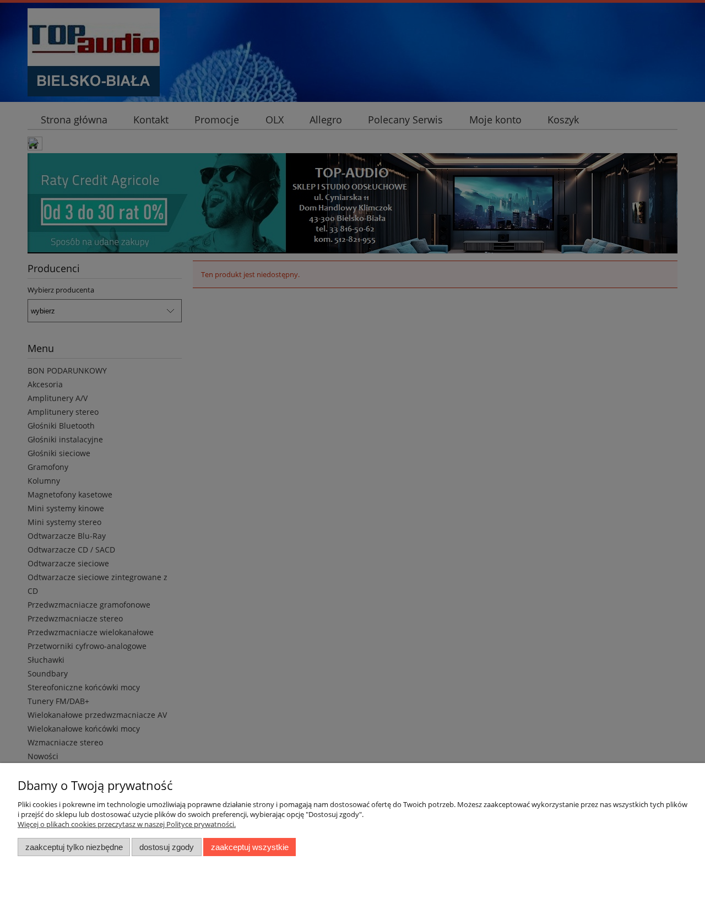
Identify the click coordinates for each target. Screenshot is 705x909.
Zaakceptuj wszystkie (250, 847)
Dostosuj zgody (166, 847)
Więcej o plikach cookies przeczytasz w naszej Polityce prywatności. (127, 824)
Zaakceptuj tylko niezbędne (74, 847)
